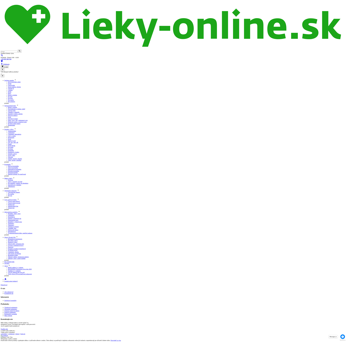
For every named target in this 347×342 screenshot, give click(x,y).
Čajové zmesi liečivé (14, 201)
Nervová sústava (12, 115)
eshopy (17, 334)
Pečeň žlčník (11, 145)
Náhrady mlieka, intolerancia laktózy (18, 257)
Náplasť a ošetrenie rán (14, 218)
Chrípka (10, 90)
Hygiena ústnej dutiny (14, 123)
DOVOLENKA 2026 (14, 82)
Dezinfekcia (11, 217)
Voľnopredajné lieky (10, 105)
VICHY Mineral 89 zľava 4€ (16, 272)
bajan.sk (23, 334)
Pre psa (10, 195)
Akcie (6, 266)
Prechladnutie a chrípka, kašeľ (16, 109)
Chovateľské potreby (14, 192)
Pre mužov (11, 100)
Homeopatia (11, 125)
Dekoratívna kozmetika (14, 169)
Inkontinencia (12, 231)
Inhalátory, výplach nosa (15, 222)
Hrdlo (9, 92)
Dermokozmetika (13, 172)
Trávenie (10, 157)
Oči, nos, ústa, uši (13, 142)
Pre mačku (11, 194)
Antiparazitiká (12, 131)
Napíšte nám (4, 329)
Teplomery (11, 223)
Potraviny (10, 247)
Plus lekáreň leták (9, 262)
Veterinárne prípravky (10, 190)
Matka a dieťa (8, 178)
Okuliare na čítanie (13, 226)
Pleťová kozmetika (13, 166)
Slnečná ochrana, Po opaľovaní (17, 174)
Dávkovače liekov (13, 230)
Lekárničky (11, 215)
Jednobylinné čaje (13, 206)
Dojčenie (10, 180)
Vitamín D (11, 88)
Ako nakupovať (8, 292)
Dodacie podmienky (10, 312)
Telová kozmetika (13, 168)
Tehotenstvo (11, 186)
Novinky (6, 263)
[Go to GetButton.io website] (343, 340)
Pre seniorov (11, 101)
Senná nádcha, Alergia (14, 87)
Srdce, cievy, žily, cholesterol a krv (18, 120)
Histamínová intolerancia (15, 239)
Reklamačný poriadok (10, 314)
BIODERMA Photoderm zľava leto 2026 (20, 269)
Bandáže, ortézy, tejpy (14, 213)
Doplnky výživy (9, 129)
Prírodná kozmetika (13, 171)
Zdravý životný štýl (10, 237)
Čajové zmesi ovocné (14, 203)
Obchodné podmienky (10, 309)
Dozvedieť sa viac (116, 340)
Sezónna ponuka (9, 80)
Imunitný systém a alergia (15, 114)
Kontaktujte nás (8, 293)
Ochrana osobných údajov (11, 311)
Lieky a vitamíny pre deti (15, 181)
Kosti (9, 139)
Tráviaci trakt (11, 110)
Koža (9, 117)
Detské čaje (11, 204)
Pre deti (10, 96)
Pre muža (10, 147)
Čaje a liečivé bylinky (10, 200)
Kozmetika (7, 164)
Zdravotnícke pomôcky (11, 212)
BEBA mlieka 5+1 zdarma (15, 267)
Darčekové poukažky (10, 300)
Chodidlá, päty (12, 228)
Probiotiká (11, 150)
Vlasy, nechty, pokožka (14, 160)
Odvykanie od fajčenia (14, 253)
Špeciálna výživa (13, 240)
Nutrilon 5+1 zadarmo (14, 271)
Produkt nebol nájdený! (11, 281)
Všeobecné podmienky (10, 307)
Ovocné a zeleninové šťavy (16, 245)
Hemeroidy (11, 137)
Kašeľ (9, 83)
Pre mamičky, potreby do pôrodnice (18, 183)
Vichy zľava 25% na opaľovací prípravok (20, 274)
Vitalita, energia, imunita (15, 158)
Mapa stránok (8, 315)
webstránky (4, 334)
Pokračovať (4, 285)
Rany (9, 93)
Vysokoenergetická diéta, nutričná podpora (20, 233)
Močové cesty (12, 141)
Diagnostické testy (13, 220)
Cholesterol (11, 132)
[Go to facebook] (342, 336)
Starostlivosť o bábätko (14, 185)
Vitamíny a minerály (14, 112)
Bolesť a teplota (12, 95)
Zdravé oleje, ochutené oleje (16, 244)
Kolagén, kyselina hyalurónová (17, 249)
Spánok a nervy (12, 154)
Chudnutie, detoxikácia (14, 134)
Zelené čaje (11, 208)
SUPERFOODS (12, 250)
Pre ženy (10, 98)
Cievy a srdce (12, 136)
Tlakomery (11, 225)
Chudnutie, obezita (13, 252)
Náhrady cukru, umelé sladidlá (16, 258)
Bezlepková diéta (13, 255)
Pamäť (10, 144)
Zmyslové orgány (13, 119)
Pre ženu (10, 149)
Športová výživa (12, 242)
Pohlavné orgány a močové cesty (17, 122)
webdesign (11, 334)
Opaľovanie (11, 85)
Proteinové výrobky (13, 152)
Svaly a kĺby (11, 155)
